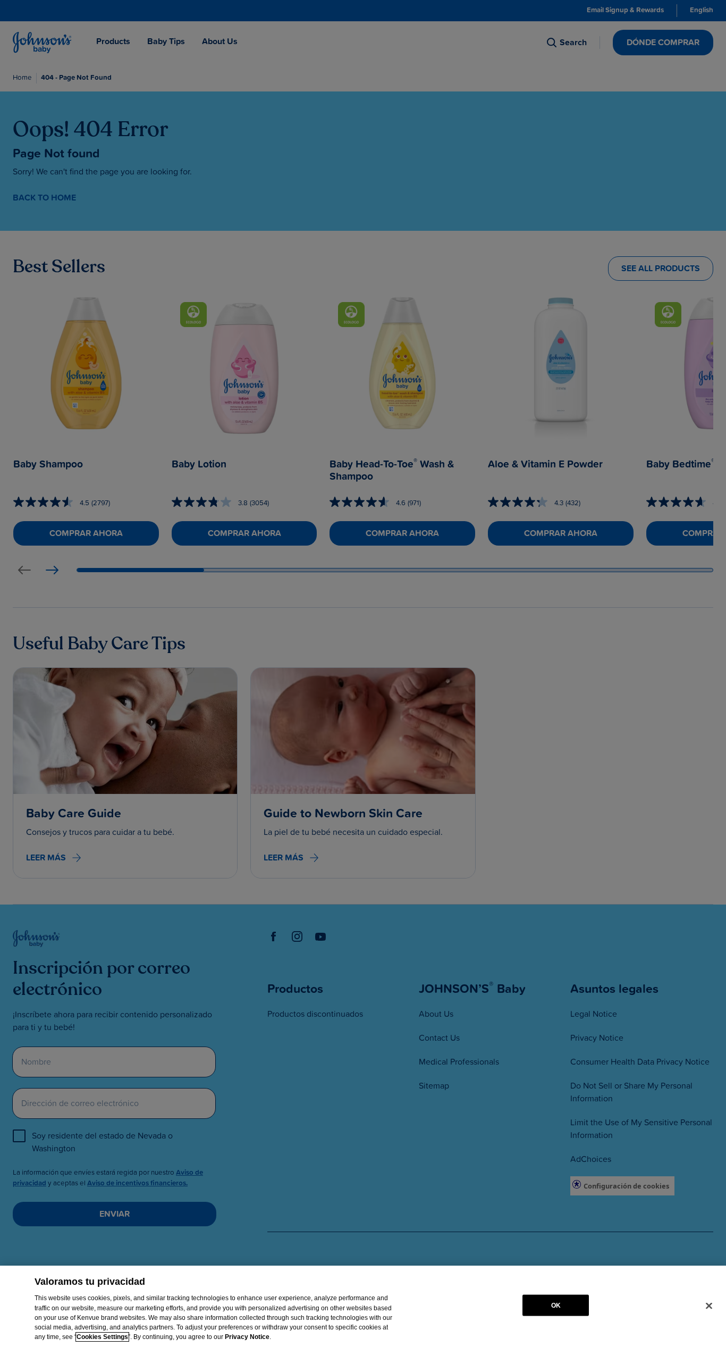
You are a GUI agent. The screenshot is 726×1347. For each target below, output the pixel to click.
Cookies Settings (102, 1337)
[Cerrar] (709, 1305)
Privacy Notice (247, 1337)
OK (556, 1305)
